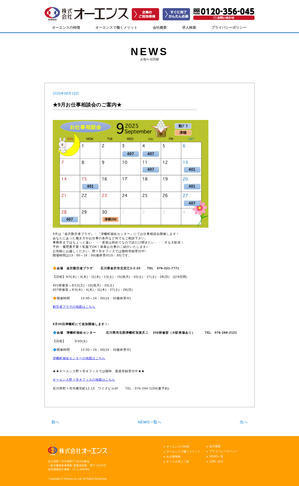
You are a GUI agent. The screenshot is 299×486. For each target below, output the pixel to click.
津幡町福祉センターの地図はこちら (79, 358)
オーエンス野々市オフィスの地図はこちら (84, 379)
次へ (244, 422)
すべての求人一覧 (177, 461)
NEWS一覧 (216, 456)
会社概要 (160, 27)
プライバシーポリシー (228, 27)
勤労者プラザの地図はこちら (74, 306)
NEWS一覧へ (149, 422)
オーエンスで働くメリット (116, 27)
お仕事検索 (173, 456)
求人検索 (189, 27)
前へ (55, 422)
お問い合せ (216, 461)
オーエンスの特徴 (66, 27)
